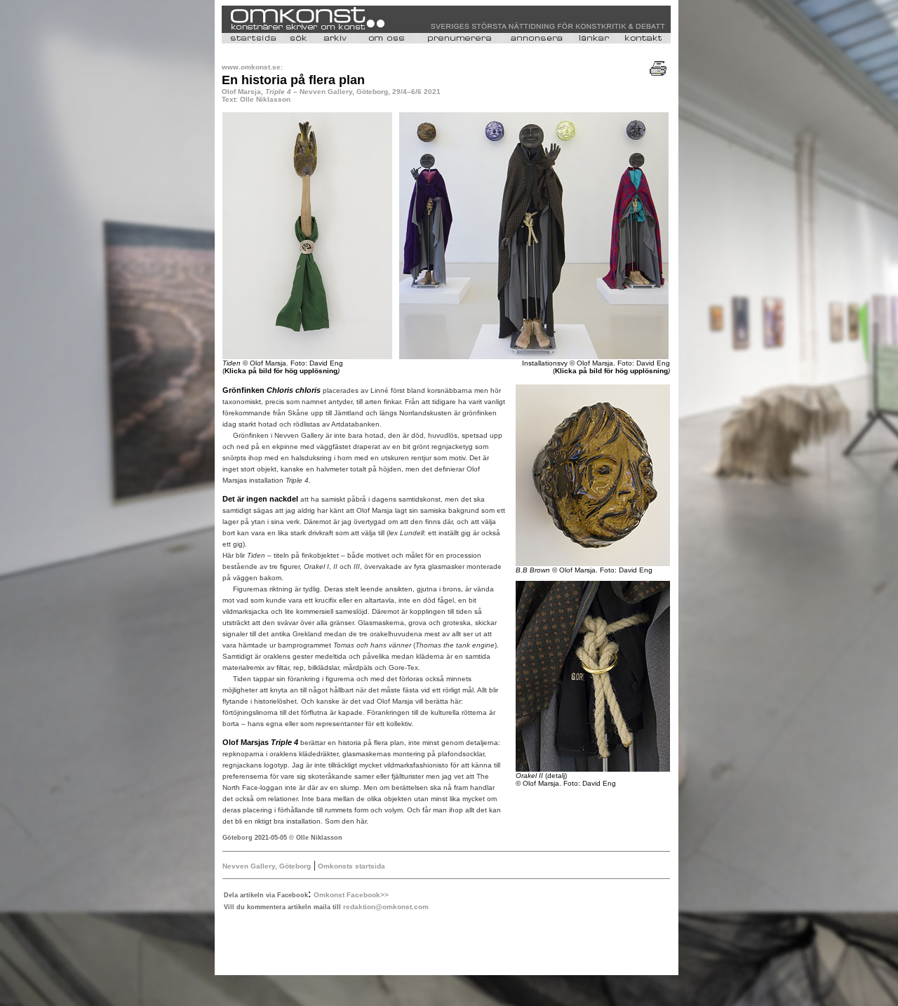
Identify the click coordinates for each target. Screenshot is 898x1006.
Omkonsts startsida (350, 866)
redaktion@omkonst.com (386, 907)
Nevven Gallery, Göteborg (266, 866)
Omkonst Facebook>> (351, 895)
